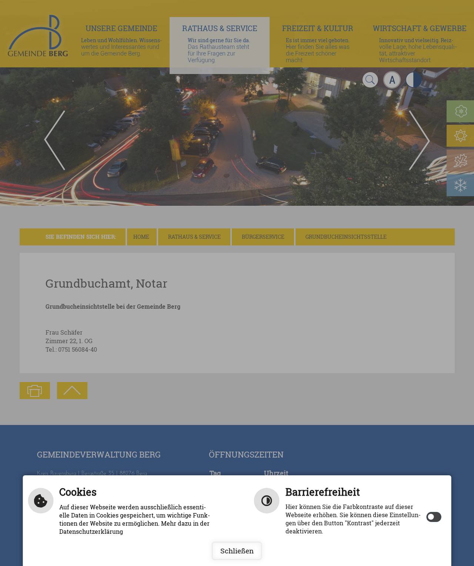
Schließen (237, 551)
